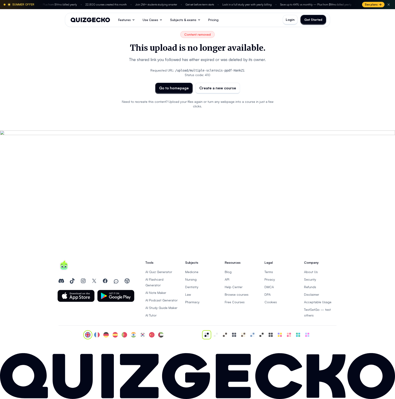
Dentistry (191, 287)
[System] (206, 334)
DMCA (269, 287)
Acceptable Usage (317, 302)
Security (310, 279)
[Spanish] (115, 334)
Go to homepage (174, 88)
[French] (97, 334)
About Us (311, 272)
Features (124, 20)
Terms (268, 272)
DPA (267, 294)
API (227, 279)
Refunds (310, 287)
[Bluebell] (307, 334)
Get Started (313, 19)
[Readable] (225, 334)
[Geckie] (279, 334)
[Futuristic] (298, 334)
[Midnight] (270, 334)
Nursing (191, 279)
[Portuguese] (124, 334)
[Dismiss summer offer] (388, 4)
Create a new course (217, 88)
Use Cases (150, 20)
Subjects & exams (183, 20)
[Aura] (289, 334)
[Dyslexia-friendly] (243, 334)
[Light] (215, 334)
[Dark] (234, 334)
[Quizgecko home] (90, 19)
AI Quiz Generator (158, 272)
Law (188, 294)
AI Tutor (151, 315)
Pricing (213, 20)
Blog (228, 272)
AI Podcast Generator (161, 300)
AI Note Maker (155, 293)
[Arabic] (161, 334)
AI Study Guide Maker (161, 308)
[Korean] (142, 334)
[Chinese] (151, 334)
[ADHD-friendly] (252, 334)
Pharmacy (192, 302)
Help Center (234, 287)
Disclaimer (311, 294)
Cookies (270, 302)
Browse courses (236, 294)
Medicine (191, 272)
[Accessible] (261, 334)
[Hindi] (133, 334)
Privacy (269, 279)
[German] (106, 334)
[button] (76, 296)
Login (290, 19)
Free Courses (235, 302)
